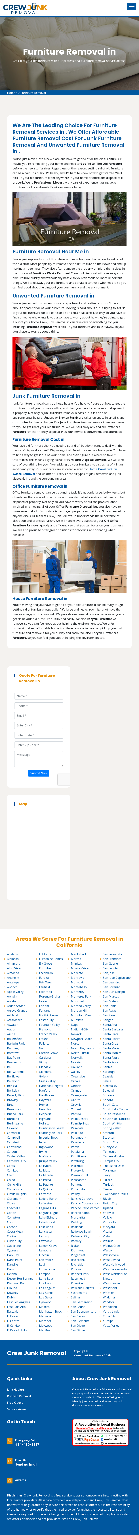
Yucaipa (108, 1321)
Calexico (12, 1128)
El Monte (45, 954)
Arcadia (12, 996)
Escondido (46, 973)
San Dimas (78, 1330)
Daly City (13, 1255)
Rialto (75, 1246)
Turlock (108, 1185)
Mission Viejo (80, 968)
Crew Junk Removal (36, 1353)
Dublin (11, 1297)
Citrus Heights (17, 1194)
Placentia (77, 1166)
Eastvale (12, 1311)
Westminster (111, 1283)
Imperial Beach (49, 1137)
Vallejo (107, 1217)
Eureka (44, 978)
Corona (12, 1227)
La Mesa (44, 1170)
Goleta (43, 1076)
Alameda (13, 959)
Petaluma (77, 1152)
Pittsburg (77, 1161)
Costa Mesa (15, 1232)
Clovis (11, 1203)
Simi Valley (110, 1086)
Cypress (12, 1250)
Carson (12, 1152)
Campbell (13, 1137)
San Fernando (112, 954)
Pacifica (76, 1114)
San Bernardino (81, 1302)
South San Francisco (116, 1119)
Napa (74, 1025)
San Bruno (78, 1307)
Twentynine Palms (115, 1194)
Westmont (110, 1288)
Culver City (14, 1241)
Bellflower (14, 1076)
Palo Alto (77, 1133)
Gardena (45, 1058)
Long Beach (47, 1279)
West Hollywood (114, 1264)
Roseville (77, 1283)
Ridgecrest (78, 1255)
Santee (107, 1067)
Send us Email (26, 1464)
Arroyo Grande (17, 1011)
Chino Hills (14, 1185)
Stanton (108, 1133)
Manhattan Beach (51, 1311)
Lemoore (45, 1250)
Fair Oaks (45, 982)
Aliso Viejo (14, 968)
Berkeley (13, 1090)
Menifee (44, 1330)
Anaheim (13, 978)
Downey (12, 1293)
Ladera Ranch (48, 1199)
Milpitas (76, 964)
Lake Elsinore (48, 1217)
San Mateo (110, 1001)
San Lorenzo (111, 987)
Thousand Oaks (114, 1166)
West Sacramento (115, 1269)
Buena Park (15, 1114)
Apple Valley (15, 992)
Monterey (77, 992)
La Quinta (45, 1189)
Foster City (46, 1020)
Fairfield (44, 987)
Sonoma (108, 1095)
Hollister (45, 1123)
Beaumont (14, 1062)
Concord (12, 1222)
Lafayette (45, 1203)
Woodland (110, 1307)
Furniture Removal (33, 93)
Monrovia (77, 978)
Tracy (107, 1175)
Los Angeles (47, 1288)
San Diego (78, 1326)
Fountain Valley (49, 1025)
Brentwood (14, 1109)
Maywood (45, 1326)
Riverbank (78, 1260)
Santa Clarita (111, 1039)
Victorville (109, 1222)
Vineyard (109, 1227)
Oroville (76, 1105)
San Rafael (110, 1011)
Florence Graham (50, 996)
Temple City (111, 1161)
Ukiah (107, 1199)
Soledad (108, 1090)
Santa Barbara (113, 1029)
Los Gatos (46, 1297)
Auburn (12, 1029)
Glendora (45, 1072)
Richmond (77, 1250)
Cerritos (12, 1170)
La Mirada (46, 1175)
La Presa (45, 1180)
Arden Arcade (16, 1006)
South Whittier (113, 1123)
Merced (76, 959)
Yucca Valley (111, 1326)
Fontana (44, 1011)
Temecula (109, 1152)
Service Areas (16, 1409)
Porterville (78, 1189)
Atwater (12, 1025)
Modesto (77, 973)
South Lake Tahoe (115, 1109)
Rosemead (78, 1279)
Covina (11, 1236)
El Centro (13, 1321)
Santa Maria (111, 1048)
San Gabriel (111, 964)
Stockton (109, 1137)
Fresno (44, 1039)
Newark (76, 1034)
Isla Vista (45, 1156)
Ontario (76, 1086)
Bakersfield (14, 1039)
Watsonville (111, 1255)
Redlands (77, 1227)
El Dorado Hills (17, 1330)
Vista (106, 1236)
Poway (75, 1194)
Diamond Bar (16, 1283)
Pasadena (77, 1142)
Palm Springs (80, 1123)
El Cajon (12, 1316)
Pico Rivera (78, 1156)
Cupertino (14, 1246)
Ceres (11, 1166)
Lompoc (44, 1274)
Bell (9, 1067)
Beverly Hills (15, 1095)
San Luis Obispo (114, 992)
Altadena (13, 973)
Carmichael (14, 1147)
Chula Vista (14, 1189)
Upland (108, 1208)
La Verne (45, 1194)
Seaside (108, 1076)
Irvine (43, 1152)
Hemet (43, 1105)
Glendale (45, 1067)
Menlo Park (79, 954)
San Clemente (80, 1321)
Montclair (77, 982)
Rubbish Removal (19, 1396)
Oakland (76, 1067)
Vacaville (109, 1213)
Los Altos (45, 1283)
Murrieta (77, 1020)
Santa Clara (111, 1034)
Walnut (108, 1241)
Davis (10, 1269)
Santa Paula (111, 1058)
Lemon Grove (48, 1246)
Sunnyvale (110, 1147)
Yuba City (109, 1316)
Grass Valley (47, 1081)
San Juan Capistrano (117, 978)
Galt (42, 1048)
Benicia (12, 1086)
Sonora (108, 1100)
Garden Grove (48, 1053)
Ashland (12, 1015)
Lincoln (44, 1255)
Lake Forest (47, 1222)
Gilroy (43, 1062)
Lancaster (45, 1232)
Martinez (45, 1321)
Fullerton (45, 1043)
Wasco (107, 1250)
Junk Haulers (16, 1390)
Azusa (11, 1034)
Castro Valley (16, 1156)
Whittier (108, 1293)
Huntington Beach (51, 1128)
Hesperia (45, 1114)
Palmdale (77, 1128)
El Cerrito (13, 1326)
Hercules (45, 1109)
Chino (11, 1180)
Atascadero (14, 1020)
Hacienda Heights (51, 1086)
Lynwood (45, 1302)
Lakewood (46, 1227)
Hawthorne (46, 1095)
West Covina (111, 1260)
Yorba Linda (111, 1311)
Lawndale (45, 1241)
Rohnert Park (80, 1274)
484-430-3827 (27, 1444)
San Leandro (111, 982)
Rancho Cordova (82, 1199)
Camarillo (13, 1133)
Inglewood (46, 1147)
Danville (12, 1264)
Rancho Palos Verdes (85, 1208)
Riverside (77, 1264)
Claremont (14, 1199)
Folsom (44, 1006)
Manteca (45, 1316)
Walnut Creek (112, 1246)
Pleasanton (78, 1180)
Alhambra (13, 964)
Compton (13, 1217)
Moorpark (78, 1001)
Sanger (108, 1020)
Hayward (45, 1100)
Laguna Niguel (49, 1213)
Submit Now (38, 773)
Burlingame (15, 1123)
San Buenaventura (83, 1311)
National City (80, 1029)
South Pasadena (114, 1114)
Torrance (109, 1170)
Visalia (107, 1232)
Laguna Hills (47, 1208)
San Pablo (110, 1006)
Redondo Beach (81, 1232)
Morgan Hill (79, 1011)
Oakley (75, 1072)
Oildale (75, 1081)
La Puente (46, 1185)
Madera (44, 1307)
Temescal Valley (114, 1156)
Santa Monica (112, 1053)
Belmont (13, 1081)
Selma (107, 1081)
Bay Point (13, 1058)
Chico (10, 1175)
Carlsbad (13, 1142)
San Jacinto (110, 968)
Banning (13, 1048)
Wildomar (109, 1297)
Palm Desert (79, 1119)
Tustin (107, 1189)
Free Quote (15, 1403)
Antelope (13, 982)
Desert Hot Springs (20, 1279)
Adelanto (13, 954)
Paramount (78, 1137)
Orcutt (75, 1100)
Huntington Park (50, 1133)
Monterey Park (81, 996)
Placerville (78, 1170)
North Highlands (82, 1048)
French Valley (48, 1034)
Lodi (42, 1264)
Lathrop (44, 1236)
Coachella (13, 1208)
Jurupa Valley (48, 1161)
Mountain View (81, 1015)
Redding (76, 1222)
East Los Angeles (18, 1302)
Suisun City (110, 1142)
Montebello (79, 987)
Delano (12, 1274)
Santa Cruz (110, 1043)
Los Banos (46, 1293)
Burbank (13, 1119)
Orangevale (79, 1095)
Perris (75, 1147)
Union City (110, 1203)
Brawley (12, 1100)
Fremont (45, 1029)
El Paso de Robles (51, 959)
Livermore (46, 1260)
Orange (76, 1090)
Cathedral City (16, 1161)
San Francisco (112, 959)
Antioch (12, 987)
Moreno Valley (81, 1006)
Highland (45, 1119)
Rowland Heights (82, 1288)
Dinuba (12, 1288)
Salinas (76, 1297)
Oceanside (78, 1076)
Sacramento (79, 1293)
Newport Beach (81, 1039)
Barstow (12, 1053)
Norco (75, 1043)
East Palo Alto (16, 1307)
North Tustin (80, 1053)
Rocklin (76, 1269)
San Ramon (110, 1015)
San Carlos (78, 1316)
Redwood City (80, 1236)
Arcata (11, 1001)
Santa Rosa (110, 1062)
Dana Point (14, 1260)
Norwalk (77, 1058)
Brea (10, 1105)
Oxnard (76, 1109)
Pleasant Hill (79, 1175)
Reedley (76, 1241)
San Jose (109, 973)
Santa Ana (110, 1025)
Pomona (76, 1185)
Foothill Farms (48, 1015)
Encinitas (45, 968)
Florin (43, 1001)
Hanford (44, 1090)
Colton (11, 1213)
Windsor (108, 1302)
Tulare (107, 1180)
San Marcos (111, 996)
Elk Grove (45, 964)
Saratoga (109, 1072)
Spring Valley (112, 1128)
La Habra (45, 1166)
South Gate (110, 1105)
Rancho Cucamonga (84, 1203)
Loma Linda (47, 1269)
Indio (42, 1142)
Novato (76, 1062)
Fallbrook (45, 992)
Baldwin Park (16, 1043)
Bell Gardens (15, 1072)
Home (11, 93)
